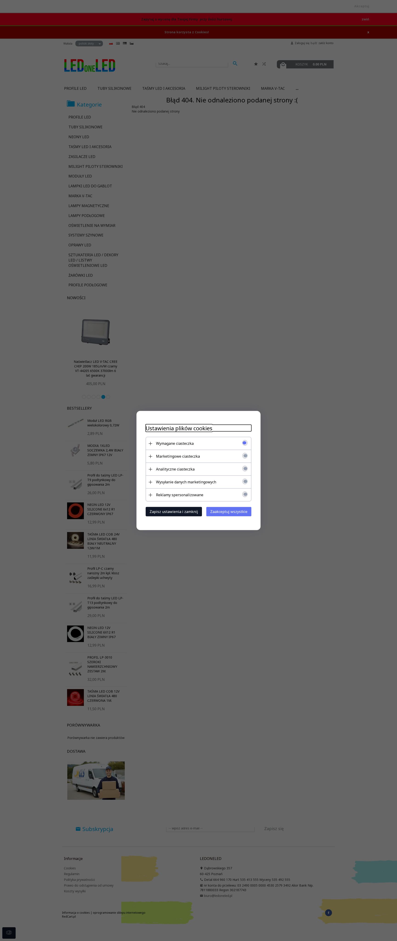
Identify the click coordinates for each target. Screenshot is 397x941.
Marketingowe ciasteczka (178, 456)
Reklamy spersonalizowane (179, 494)
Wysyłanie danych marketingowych (186, 482)
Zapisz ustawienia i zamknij (174, 511)
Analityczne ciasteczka (175, 469)
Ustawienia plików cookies (179, 428)
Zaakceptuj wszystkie (228, 511)
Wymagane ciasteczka (175, 443)
